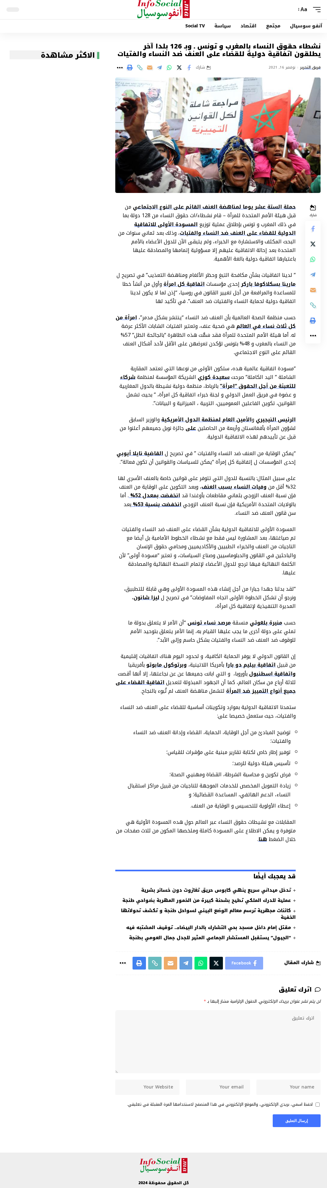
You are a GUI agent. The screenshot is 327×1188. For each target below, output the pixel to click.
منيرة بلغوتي (266, 623)
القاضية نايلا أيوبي (140, 453)
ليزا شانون (146, 597)
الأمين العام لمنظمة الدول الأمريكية (206, 419)
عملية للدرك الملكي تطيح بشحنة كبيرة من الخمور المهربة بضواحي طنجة (206, 900)
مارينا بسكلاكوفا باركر (268, 284)
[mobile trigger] (315, 9)
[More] (119, 68)
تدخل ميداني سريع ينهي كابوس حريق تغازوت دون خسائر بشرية (216, 890)
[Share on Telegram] (159, 68)
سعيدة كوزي (214, 377)
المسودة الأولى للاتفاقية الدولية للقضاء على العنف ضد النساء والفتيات (215, 228)
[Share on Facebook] (189, 68)
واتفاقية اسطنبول (272, 674)
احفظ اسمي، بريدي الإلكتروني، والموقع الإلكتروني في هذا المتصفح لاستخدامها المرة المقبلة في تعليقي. (220, 1104)
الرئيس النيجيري (276, 419)
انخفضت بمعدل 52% (154, 495)
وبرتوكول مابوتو (166, 665)
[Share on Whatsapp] (169, 68)
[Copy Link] (139, 68)
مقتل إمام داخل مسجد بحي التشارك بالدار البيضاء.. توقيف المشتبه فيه (208, 927)
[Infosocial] (163, 9)
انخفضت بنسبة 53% (156, 504)
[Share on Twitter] (179, 68)
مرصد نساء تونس (209, 623)
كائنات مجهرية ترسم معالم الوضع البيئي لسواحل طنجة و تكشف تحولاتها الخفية (208, 913)
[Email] (149, 68)
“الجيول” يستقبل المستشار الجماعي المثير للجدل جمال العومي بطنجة (210, 937)
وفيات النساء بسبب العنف (234, 487)
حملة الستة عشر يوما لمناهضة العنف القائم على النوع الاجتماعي (214, 207)
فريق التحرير (310, 67)
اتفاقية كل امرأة (184, 284)
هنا (262, 839)
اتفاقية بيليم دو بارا (251, 665)
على (191, 428)
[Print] (129, 68)
